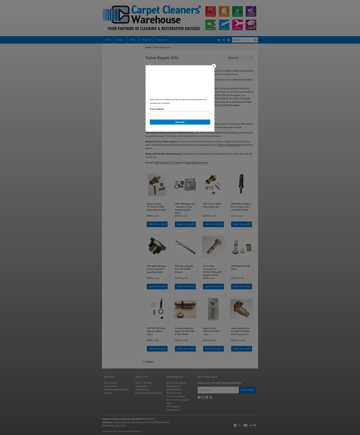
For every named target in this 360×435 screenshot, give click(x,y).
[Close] (214, 66)
